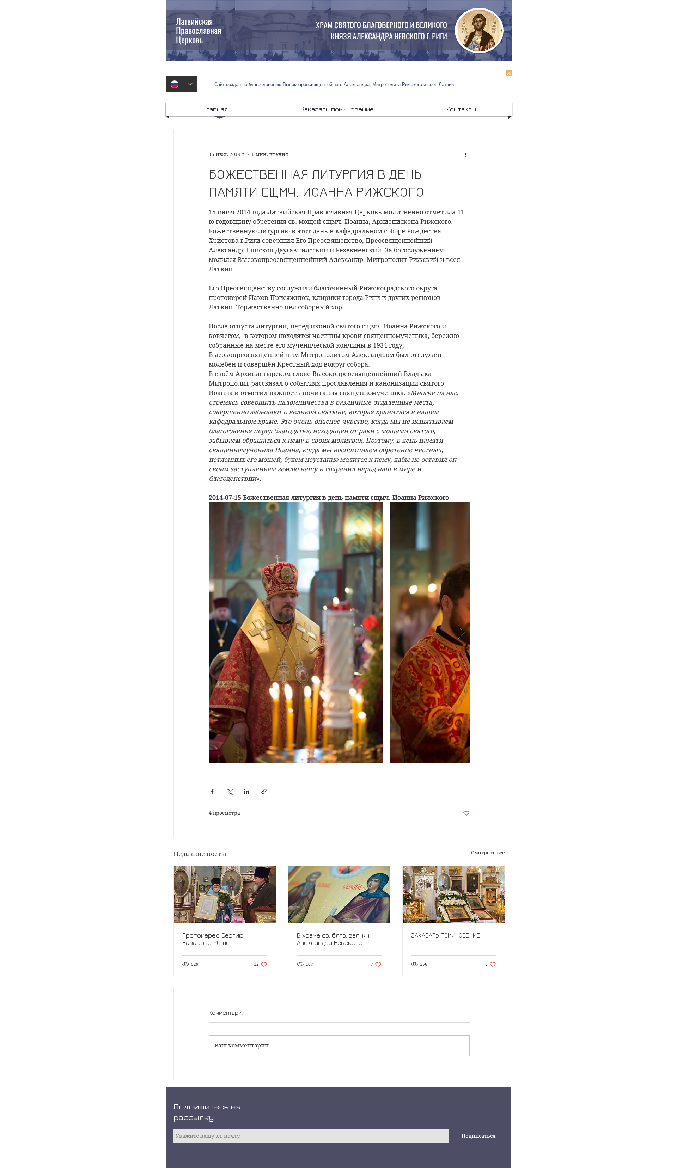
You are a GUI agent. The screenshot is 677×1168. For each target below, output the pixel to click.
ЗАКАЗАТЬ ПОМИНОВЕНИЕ (445, 935)
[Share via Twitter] (229, 791)
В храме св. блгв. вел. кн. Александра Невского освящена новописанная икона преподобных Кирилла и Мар (333, 939)
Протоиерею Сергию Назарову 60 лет (212, 939)
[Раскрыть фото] (296, 632)
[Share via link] (264, 791)
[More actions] (465, 154)
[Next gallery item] (461, 633)
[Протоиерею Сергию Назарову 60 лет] (225, 894)
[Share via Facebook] (212, 791)
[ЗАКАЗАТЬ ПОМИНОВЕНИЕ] (454, 894)
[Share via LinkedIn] (246, 791)
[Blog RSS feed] (509, 73)
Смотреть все (488, 852)
